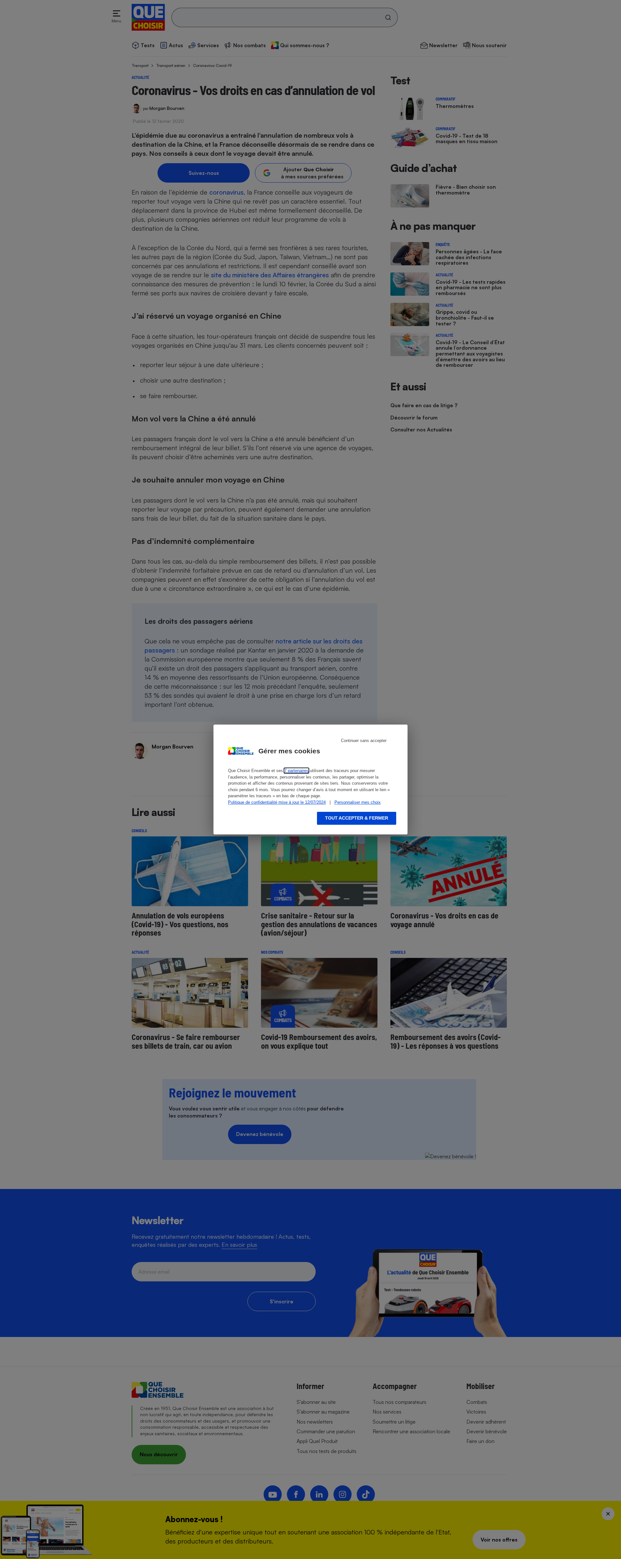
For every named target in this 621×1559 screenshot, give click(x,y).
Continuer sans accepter (364, 740)
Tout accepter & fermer (356, 818)
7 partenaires (296, 770)
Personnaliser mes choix (357, 802)
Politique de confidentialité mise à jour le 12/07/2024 (277, 802)
